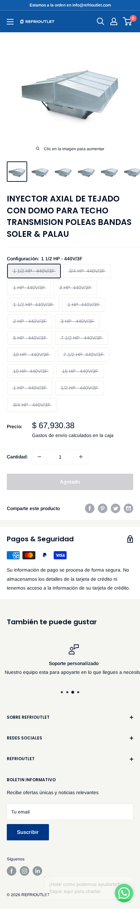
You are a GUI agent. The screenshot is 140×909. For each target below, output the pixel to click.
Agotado (70, 482)
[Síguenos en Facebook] (11, 871)
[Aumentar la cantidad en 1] (81, 457)
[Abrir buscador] (100, 21)
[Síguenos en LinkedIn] (37, 871)
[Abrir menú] (10, 21)
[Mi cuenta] (113, 21)
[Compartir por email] (128, 508)
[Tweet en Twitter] (115, 508)
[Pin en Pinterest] (102, 508)
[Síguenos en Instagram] (24, 871)
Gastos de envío (49, 435)
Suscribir (28, 832)
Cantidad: (17, 456)
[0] (127, 21)
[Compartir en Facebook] (89, 508)
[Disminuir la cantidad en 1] (39, 457)
